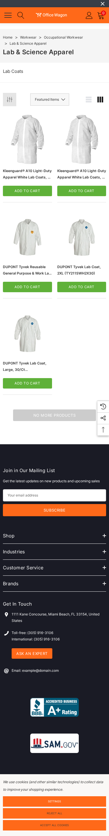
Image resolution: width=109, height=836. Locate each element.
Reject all (54, 813)
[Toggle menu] (8, 14)
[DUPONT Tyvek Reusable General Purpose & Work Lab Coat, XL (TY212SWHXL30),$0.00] (27, 235)
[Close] (103, 3)
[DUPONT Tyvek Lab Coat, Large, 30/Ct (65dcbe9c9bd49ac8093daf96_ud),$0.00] (27, 331)
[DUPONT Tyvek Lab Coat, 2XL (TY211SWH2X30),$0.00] (81, 235)
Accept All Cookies (54, 825)
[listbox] (49, 99)
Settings (54, 801)
